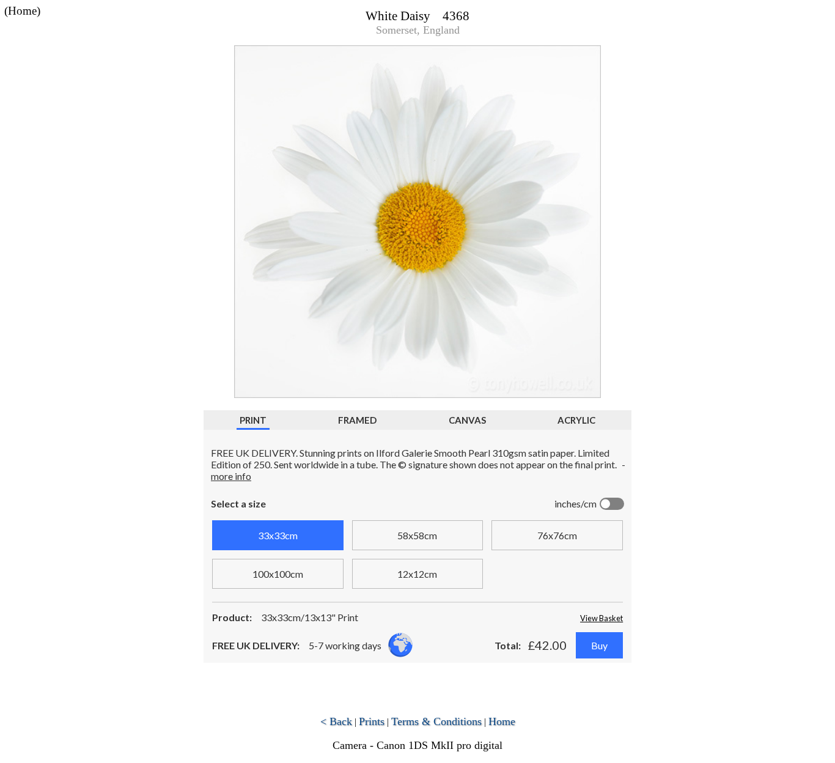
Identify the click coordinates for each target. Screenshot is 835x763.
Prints (371, 721)
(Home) (22, 10)
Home (501, 721)
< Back (336, 721)
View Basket (601, 618)
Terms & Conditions (436, 721)
